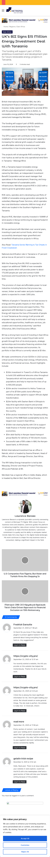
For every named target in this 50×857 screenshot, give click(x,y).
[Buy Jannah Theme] (25, 20)
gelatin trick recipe (23, 758)
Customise (25, 845)
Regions (12, 27)
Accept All (25, 838)
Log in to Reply (19, 645)
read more (18, 721)
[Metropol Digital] (14, 10)
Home (5, 27)
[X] (23, 544)
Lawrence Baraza (25, 516)
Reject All (25, 852)
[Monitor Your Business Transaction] (25, 494)
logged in (15, 796)
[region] (25, 836)
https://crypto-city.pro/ (25, 656)
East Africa (21, 27)
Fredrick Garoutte (22, 624)
